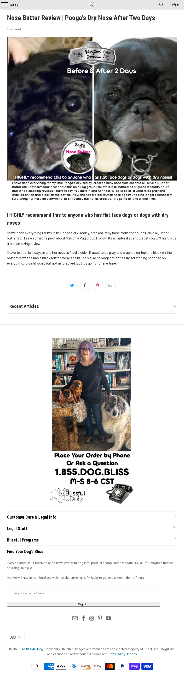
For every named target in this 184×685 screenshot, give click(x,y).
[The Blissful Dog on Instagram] (91, 618)
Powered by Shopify (123, 654)
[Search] (161, 5)
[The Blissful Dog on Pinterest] (100, 618)
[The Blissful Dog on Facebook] (83, 618)
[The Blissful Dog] (92, 5)
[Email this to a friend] (110, 286)
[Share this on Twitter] (72, 286)
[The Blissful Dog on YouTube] (108, 618)
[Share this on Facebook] (85, 286)
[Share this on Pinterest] (97, 286)
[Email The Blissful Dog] (75, 618)
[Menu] (2, 5)
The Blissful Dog (31, 649)
